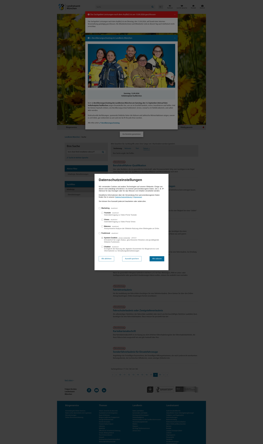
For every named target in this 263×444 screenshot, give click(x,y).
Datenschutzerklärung (123, 197)
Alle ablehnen (106, 259)
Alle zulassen (157, 259)
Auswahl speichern (132, 259)
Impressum (137, 197)
